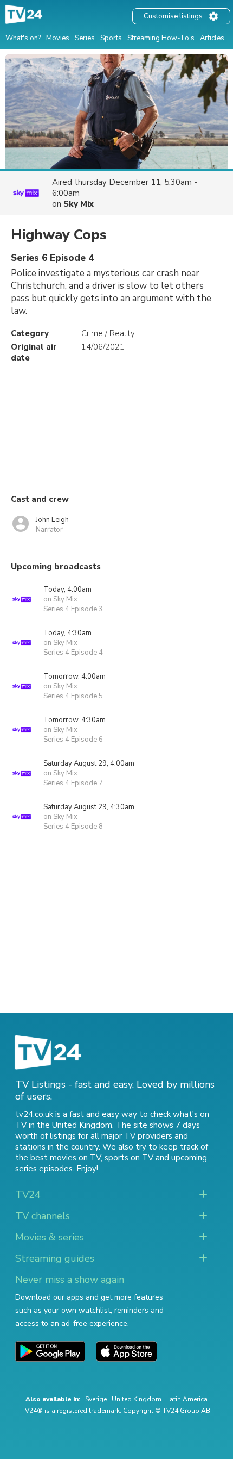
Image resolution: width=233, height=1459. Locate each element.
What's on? (23, 38)
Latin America (187, 1399)
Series (85, 38)
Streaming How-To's (161, 38)
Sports (111, 38)
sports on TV (129, 1157)
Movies (57, 38)
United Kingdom (136, 1399)
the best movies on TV (58, 1157)
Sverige (96, 1399)
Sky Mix (78, 203)
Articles (212, 38)
